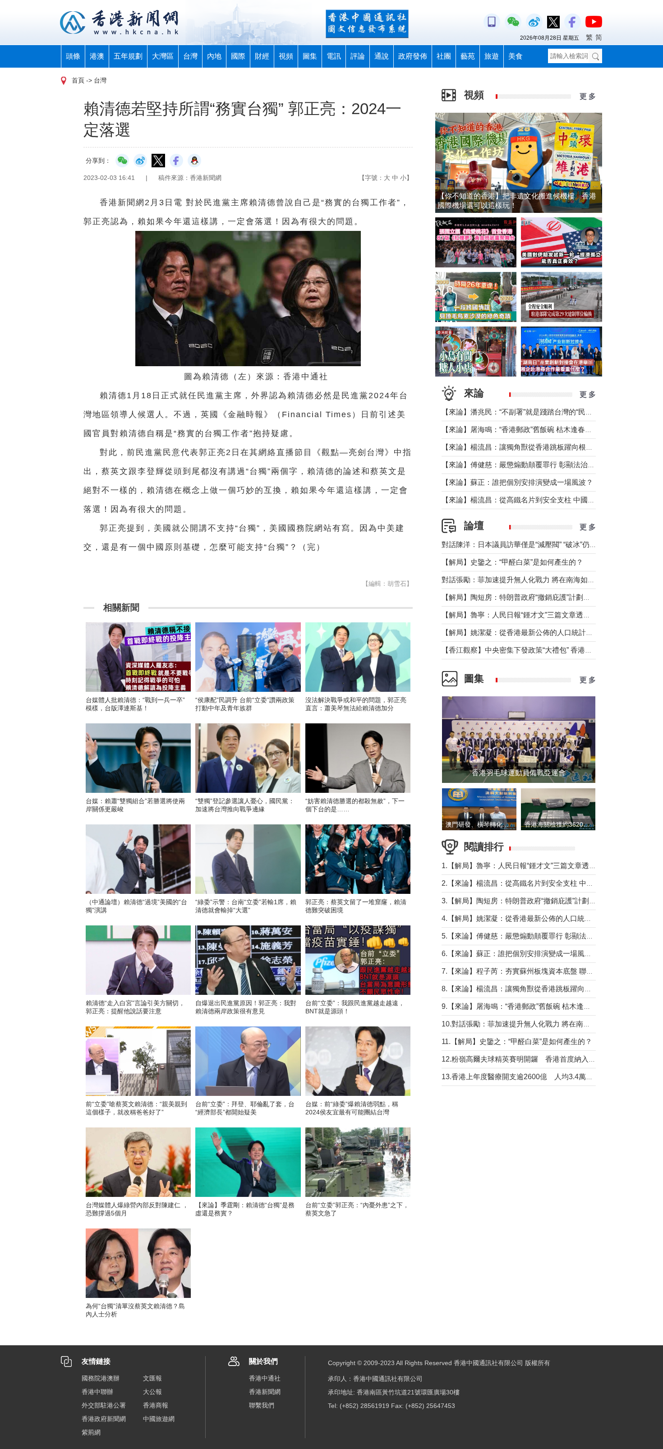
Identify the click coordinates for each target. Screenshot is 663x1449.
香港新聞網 (265, 1391)
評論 (357, 56)
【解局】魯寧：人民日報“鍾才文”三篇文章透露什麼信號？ (534, 615)
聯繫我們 (261, 1405)
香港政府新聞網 (104, 1418)
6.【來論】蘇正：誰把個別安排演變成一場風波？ (520, 953)
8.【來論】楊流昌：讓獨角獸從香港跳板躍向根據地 (524, 989)
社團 (444, 56)
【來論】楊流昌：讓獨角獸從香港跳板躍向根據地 (521, 447)
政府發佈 (412, 56)
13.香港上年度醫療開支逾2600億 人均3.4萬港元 (521, 1077)
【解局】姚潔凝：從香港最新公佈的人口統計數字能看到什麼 (539, 632)
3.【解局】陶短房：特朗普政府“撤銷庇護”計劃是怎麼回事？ (537, 901)
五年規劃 (128, 56)
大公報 (152, 1391)
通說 (381, 56)
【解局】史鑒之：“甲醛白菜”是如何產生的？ (512, 562)
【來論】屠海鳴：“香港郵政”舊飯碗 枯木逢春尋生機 (524, 429)
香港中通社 (265, 1378)
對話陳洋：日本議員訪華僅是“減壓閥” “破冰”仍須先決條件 (534, 544)
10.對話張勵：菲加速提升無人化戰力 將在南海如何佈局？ (534, 1024)
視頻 (286, 56)
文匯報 (152, 1378)
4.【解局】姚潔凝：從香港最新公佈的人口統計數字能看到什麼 (542, 918)
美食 (515, 56)
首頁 (78, 80)
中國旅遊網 (159, 1418)
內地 (214, 56)
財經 (262, 56)
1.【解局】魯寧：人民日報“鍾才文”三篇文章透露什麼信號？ (537, 865)
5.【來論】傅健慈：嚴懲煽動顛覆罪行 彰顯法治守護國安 (532, 936)
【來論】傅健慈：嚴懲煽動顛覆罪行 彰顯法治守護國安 (529, 465)
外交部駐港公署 (104, 1405)
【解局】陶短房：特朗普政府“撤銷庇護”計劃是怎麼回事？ (534, 597)
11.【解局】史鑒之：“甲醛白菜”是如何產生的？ (517, 1041)
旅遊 (491, 56)
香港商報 (155, 1405)
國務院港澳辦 (101, 1378)
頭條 (73, 56)
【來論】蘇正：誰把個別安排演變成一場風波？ (517, 482)
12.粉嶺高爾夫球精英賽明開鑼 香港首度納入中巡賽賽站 (533, 1059)
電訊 (334, 56)
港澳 (97, 56)
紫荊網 (91, 1432)
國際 (238, 56)
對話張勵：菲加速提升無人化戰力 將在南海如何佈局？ (529, 580)
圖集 (310, 56)
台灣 (190, 56)
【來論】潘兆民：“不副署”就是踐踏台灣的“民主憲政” (525, 412)
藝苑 (467, 56)
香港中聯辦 (97, 1391)
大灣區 (163, 56)
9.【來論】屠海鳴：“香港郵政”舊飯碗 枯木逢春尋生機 (527, 1006)
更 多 (588, 96)
